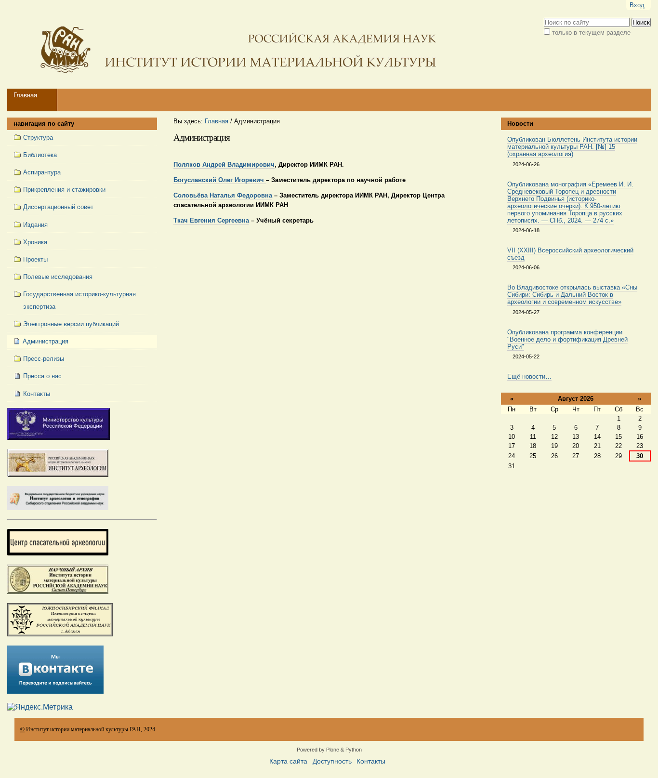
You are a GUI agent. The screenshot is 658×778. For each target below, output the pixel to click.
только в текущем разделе (591, 32)
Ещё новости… (529, 376)
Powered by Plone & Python (329, 749)
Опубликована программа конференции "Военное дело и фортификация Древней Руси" (567, 339)
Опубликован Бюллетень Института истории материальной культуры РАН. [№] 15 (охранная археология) (572, 147)
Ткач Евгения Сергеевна (211, 220)
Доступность (332, 761)
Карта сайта (288, 761)
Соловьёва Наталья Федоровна (222, 195)
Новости (520, 123)
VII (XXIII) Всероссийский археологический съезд (570, 254)
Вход (637, 5)
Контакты (370, 761)
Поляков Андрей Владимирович (224, 164)
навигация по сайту (43, 123)
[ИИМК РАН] (224, 44)
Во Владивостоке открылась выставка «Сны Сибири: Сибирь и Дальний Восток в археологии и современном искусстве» (572, 294)
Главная (25, 95)
